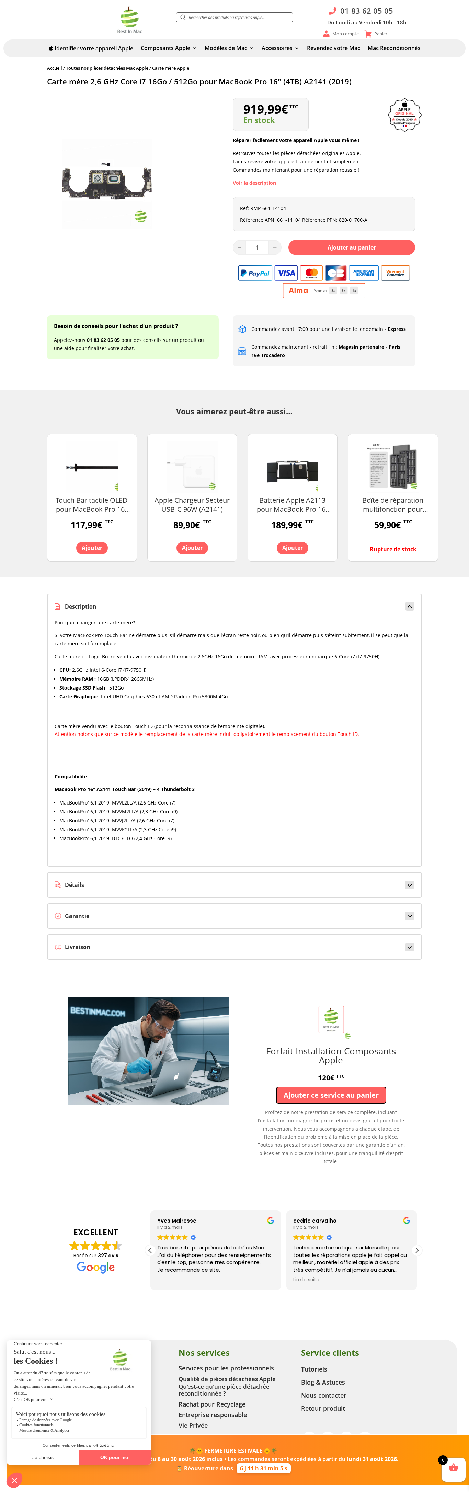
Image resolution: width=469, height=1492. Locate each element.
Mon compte (345, 34)
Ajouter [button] (92, 548)
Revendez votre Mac (333, 49)
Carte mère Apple (170, 68)
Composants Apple (165, 49)
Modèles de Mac (226, 49)
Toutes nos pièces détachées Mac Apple (107, 68)
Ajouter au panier (352, 247)
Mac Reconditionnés (394, 49)
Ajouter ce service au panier (331, 1095)
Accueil (54, 68)
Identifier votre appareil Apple (93, 49)
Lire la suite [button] (306, 1280)
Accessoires (277, 49)
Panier (380, 34)
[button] (234, 17)
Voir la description (254, 183)
